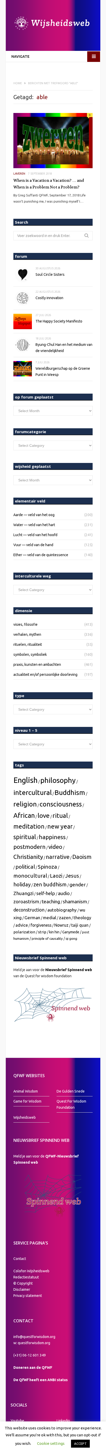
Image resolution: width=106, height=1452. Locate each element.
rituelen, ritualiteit (27, 644)
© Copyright (23, 1283)
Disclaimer (21, 1289)
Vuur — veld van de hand (33, 545)
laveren (19, 173)
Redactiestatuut (26, 1277)
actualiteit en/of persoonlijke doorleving (45, 674)
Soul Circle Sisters (50, 274)
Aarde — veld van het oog (34, 515)
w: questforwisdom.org (31, 1343)
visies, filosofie (25, 624)
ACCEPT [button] (80, 1443)
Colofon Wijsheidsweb (31, 1271)
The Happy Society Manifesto (59, 321)
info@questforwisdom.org (34, 1337)
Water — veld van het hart (34, 525)
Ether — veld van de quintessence (40, 555)
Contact (19, 1259)
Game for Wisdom (27, 1101)
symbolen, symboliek (30, 654)
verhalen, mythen (27, 634)
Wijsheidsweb (24, 1117)
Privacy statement (27, 1296)
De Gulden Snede (71, 1091)
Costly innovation (49, 298)
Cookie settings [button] (51, 1443)
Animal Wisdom (25, 1091)
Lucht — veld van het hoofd (35, 535)
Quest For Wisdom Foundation (71, 1104)
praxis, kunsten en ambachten (37, 664)
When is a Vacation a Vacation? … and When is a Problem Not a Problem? (48, 184)
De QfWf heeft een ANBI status (40, 1380)
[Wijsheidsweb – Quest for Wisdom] (53, 24)
